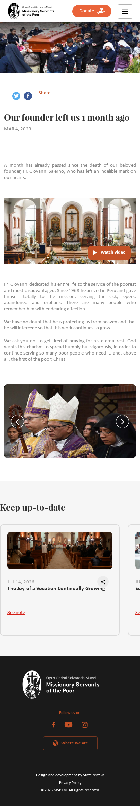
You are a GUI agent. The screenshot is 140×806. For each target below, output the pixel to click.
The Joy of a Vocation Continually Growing (56, 588)
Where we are (74, 743)
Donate (88, 11)
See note (16, 612)
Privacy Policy (70, 783)
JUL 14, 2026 (20, 582)
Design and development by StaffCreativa (70, 775)
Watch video (113, 252)
